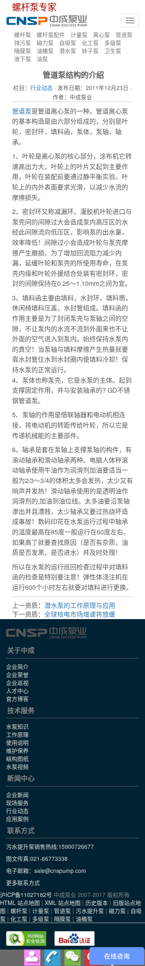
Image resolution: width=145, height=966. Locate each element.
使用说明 (17, 742)
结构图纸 (17, 758)
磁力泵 (45, 43)
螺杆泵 (22, 35)
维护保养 (17, 750)
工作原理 (17, 734)
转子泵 (90, 51)
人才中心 (17, 691)
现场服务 (17, 803)
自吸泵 (67, 43)
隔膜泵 (22, 51)
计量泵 (78, 35)
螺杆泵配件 (51, 35)
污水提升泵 (90, 911)
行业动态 (41, 88)
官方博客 (17, 699)
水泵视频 (17, 766)
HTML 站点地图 (20, 903)
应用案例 (17, 819)
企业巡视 (17, 683)
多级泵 (112, 43)
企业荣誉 (17, 674)
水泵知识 (17, 726)
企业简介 (17, 666)
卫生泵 (112, 51)
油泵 (42, 59)
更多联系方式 (23, 882)
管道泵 (124, 35)
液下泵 (22, 59)
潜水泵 (67, 51)
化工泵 (90, 43)
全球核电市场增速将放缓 (79, 614)
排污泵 (22, 43)
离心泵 (101, 35)
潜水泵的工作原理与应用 (79, 605)
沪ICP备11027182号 (26, 895)
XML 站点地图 (63, 903)
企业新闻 (17, 795)
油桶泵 (45, 51)
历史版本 (96, 903)
